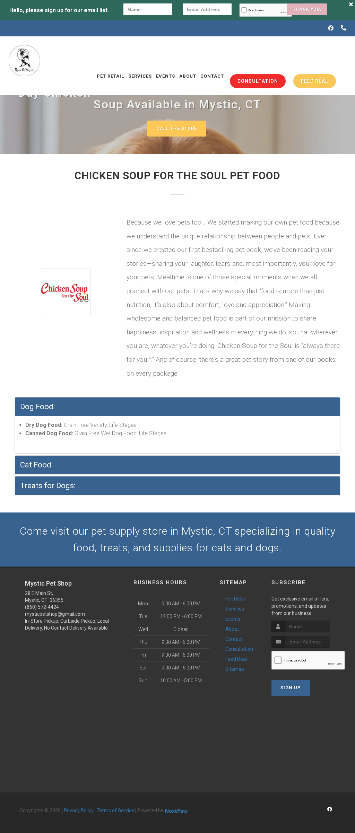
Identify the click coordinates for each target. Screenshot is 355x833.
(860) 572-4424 (42, 607)
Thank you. (307, 9)
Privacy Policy (79, 810)
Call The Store (176, 128)
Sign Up (290, 687)
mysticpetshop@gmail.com (55, 614)
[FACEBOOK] (331, 28)
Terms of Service (115, 810)
